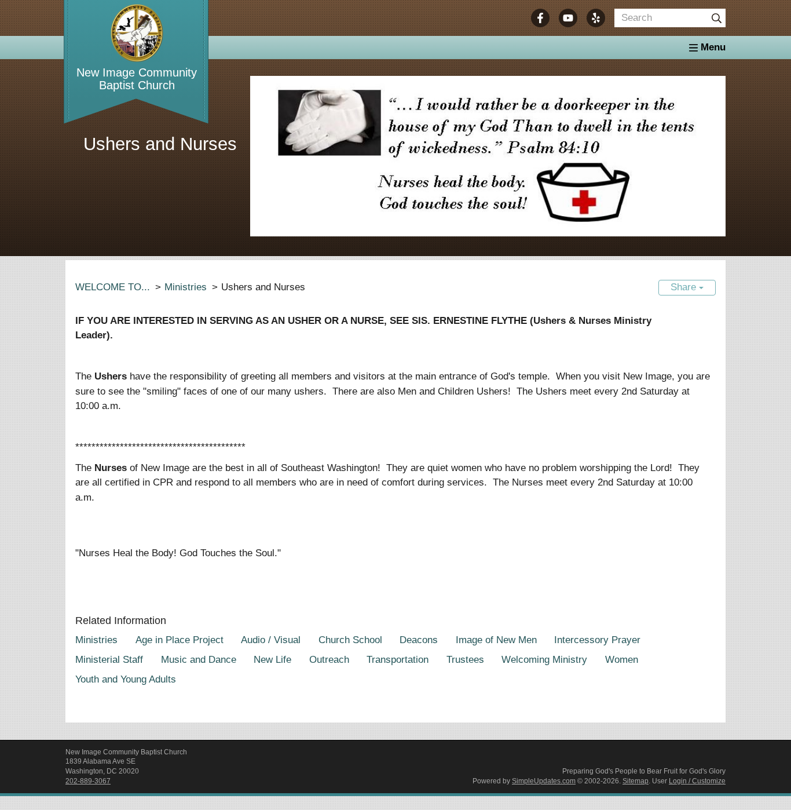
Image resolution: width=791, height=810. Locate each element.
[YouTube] (568, 18)
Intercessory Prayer (597, 639)
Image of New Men (496, 639)
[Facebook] (540, 18)
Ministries (185, 287)
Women (621, 659)
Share (685, 287)
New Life (272, 659)
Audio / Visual (271, 639)
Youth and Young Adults (125, 679)
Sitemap (635, 781)
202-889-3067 (88, 781)
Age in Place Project (180, 639)
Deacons (419, 639)
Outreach (329, 659)
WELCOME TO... (112, 287)
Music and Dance (198, 659)
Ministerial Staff (109, 659)
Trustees (465, 659)
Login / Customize (697, 781)
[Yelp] (596, 18)
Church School (350, 639)
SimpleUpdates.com (544, 781)
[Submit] (716, 18)
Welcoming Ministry (544, 659)
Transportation (398, 659)
